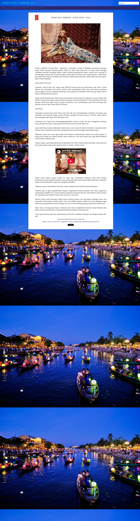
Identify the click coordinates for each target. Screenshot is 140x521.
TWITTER (40, 7)
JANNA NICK (64, 221)
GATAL (49, 221)
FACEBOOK (25, 7)
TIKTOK (32, 7)
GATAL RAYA (56, 221)
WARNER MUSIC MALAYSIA (90, 221)
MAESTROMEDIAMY (75, 221)
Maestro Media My (78, 219)
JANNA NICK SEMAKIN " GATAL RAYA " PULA (71, 18)
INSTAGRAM (16, 7)
